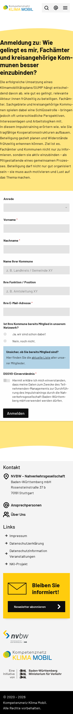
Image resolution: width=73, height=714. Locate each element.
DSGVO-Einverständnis (19, 373)
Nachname (12, 240)
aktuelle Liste (41, 357)
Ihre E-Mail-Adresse (18, 303)
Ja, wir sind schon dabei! (29, 334)
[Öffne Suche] (46, 8)
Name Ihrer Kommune (18, 261)
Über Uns (18, 514)
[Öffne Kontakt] (56, 8)
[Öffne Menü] (65, 8)
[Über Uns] (6, 514)
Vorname (11, 219)
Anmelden (16, 413)
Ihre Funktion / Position (19, 282)
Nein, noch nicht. (23, 341)
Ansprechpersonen (26, 505)
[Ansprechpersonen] (6, 505)
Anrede (9, 199)
